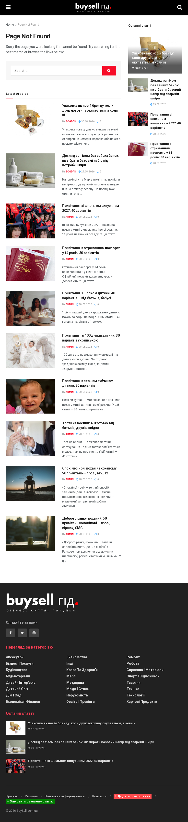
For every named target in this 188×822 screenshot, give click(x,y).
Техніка (133, 689)
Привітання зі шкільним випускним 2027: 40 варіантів (70, 761)
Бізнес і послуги (20, 663)
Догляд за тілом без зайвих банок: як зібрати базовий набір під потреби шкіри (90, 160)
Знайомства (76, 657)
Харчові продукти (142, 702)
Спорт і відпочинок (143, 676)
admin (70, 216)
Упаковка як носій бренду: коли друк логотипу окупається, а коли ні (90, 110)
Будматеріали (18, 676)
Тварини (134, 682)
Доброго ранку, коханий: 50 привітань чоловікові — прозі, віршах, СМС (86, 523)
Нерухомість (77, 695)
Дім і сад (14, 695)
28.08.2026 (85, 216)
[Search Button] (109, 70)
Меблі (71, 676)
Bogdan (71, 121)
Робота (133, 663)
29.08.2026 (87, 171)
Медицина (75, 682)
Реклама (31, 796)
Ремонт (133, 657)
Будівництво (16, 670)
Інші (69, 663)
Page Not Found (28, 24)
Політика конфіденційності (65, 796)
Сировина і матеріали (145, 670)
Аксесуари (15, 657)
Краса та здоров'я (82, 670)
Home (10, 24)
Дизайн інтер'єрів (20, 682)
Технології (135, 695)
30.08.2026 (87, 121)
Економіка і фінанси (23, 702)
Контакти (99, 796)
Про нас (12, 796)
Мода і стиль (77, 689)
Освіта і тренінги (80, 702)
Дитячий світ (17, 689)
